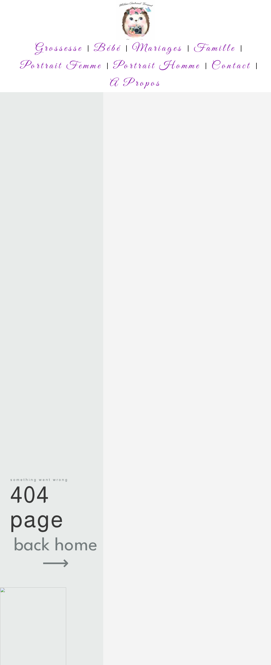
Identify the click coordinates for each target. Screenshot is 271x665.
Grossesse (59, 48)
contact (231, 66)
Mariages (157, 48)
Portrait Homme (156, 66)
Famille (215, 48)
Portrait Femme (61, 66)
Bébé (107, 48)
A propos (135, 83)
